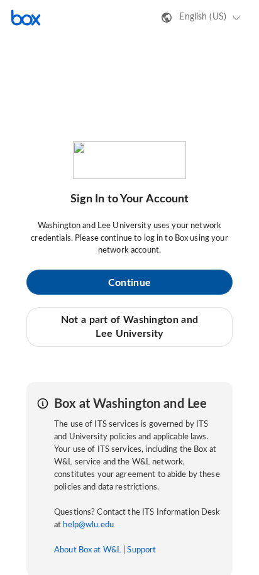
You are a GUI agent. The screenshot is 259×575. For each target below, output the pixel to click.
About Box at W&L (87, 550)
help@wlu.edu (88, 525)
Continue (129, 283)
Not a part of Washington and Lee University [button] (129, 327)
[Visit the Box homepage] (25, 17)
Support (141, 550)
